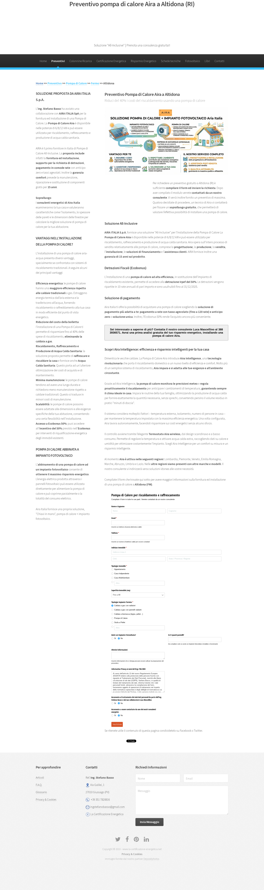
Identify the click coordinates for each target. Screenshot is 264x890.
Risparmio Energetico (143, 61)
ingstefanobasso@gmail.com (107, 807)
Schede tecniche (171, 61)
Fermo (95, 83)
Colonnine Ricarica (80, 61)
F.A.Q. (39, 785)
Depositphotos (151, 858)
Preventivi (58, 61)
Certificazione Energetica (111, 61)
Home (43, 61)
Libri (207, 61)
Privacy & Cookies (46, 799)
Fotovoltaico (192, 61)
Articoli (40, 777)
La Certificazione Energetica (106, 814)
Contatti (219, 61)
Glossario (41, 792)
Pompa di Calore (76, 83)
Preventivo (54, 83)
